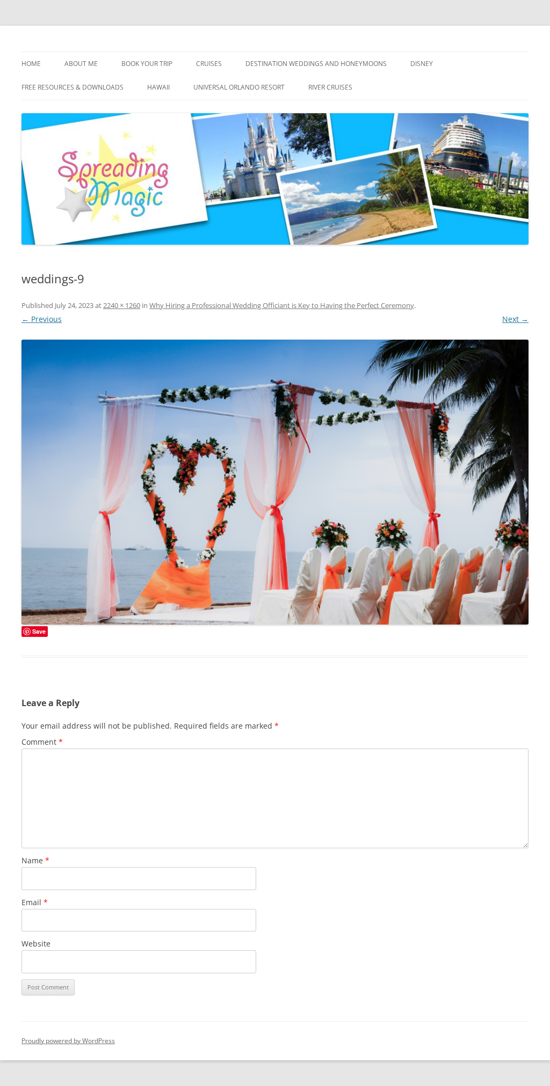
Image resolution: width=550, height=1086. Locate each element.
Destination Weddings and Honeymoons (316, 63)
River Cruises (330, 87)
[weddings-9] (275, 482)
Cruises (209, 63)
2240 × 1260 (121, 305)
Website (35, 943)
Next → (515, 319)
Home (31, 63)
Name (35, 860)
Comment (42, 742)
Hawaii (158, 87)
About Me (81, 63)
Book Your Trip (146, 63)
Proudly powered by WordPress (68, 1040)
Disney (421, 63)
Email (34, 902)
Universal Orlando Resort (239, 87)
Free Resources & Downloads (72, 87)
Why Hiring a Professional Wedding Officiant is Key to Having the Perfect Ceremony (281, 305)
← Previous (41, 319)
